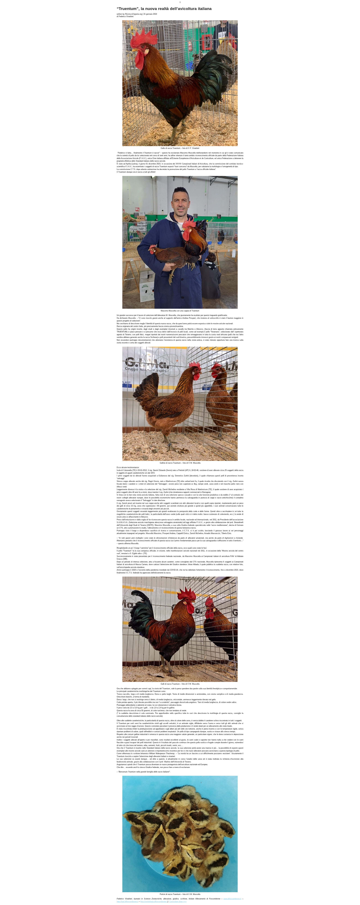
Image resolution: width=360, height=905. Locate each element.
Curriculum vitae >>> (177, 901)
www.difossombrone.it (232, 899)
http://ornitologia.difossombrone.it (154, 901)
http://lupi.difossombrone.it (127, 901)
